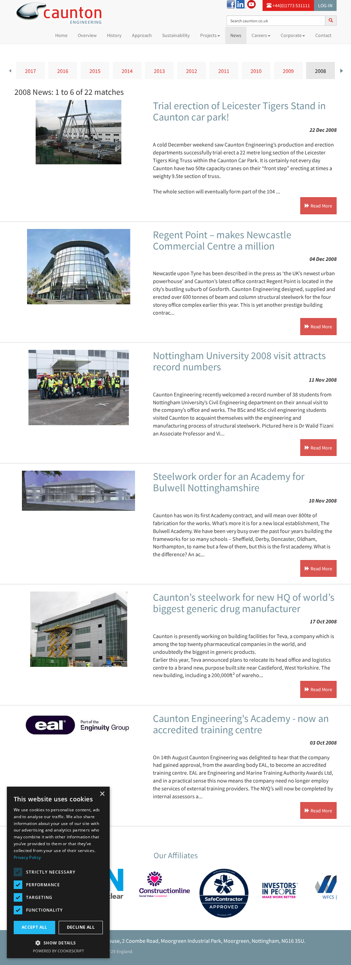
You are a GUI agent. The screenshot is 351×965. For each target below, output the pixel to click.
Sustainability (176, 35)
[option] (30, 70)
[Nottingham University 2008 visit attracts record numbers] (78, 387)
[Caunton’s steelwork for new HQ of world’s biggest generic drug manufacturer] (78, 629)
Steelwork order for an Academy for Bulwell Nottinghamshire (228, 482)
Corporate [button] (291, 35)
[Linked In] (241, 4)
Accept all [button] (34, 927)
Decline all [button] (81, 927)
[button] (58, 943)
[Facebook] (231, 4)
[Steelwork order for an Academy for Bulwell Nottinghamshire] (78, 491)
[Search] (331, 20)
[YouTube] (251, 4)
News (235, 35)
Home (64, 35)
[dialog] (58, 872)
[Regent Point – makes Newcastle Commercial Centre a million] (78, 266)
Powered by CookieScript (58, 950)
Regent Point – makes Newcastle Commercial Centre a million (222, 240)
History (114, 35)
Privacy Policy (27, 857)
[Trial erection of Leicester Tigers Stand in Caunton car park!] (78, 132)
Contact (323, 35)
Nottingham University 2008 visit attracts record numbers (239, 361)
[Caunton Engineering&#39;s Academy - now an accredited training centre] (78, 728)
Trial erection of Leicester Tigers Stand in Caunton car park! (239, 111)
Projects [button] (208, 35)
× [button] (102, 794)
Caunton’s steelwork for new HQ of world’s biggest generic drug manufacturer (244, 603)
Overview (87, 35)
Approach (142, 35)
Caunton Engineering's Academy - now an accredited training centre (241, 724)
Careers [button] (259, 35)
